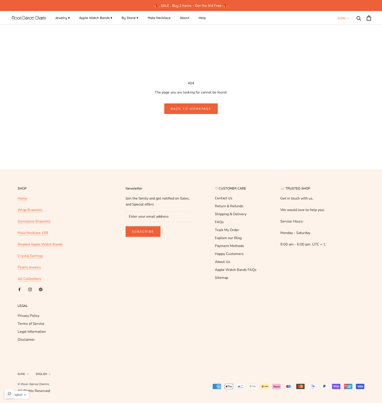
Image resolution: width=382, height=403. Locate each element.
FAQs (219, 222)
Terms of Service (31, 323)
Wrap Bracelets (30, 209)
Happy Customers (229, 253)
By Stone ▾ (130, 18)
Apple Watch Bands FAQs (235, 269)
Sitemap (221, 277)
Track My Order (227, 230)
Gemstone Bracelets (34, 221)
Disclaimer (26, 339)
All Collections (29, 278)
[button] (16, 395)
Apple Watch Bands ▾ (95, 18)
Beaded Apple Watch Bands (40, 244)
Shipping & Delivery (230, 214)
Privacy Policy (28, 315)
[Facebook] (19, 289)
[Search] (359, 18)
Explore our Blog (228, 238)
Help (202, 18)
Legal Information (32, 331)
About (184, 18)
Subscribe (143, 232)
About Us (222, 261)
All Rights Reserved (34, 390)
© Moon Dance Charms (33, 384)
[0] (369, 18)
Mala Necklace (159, 18)
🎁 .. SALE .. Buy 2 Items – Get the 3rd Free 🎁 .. (191, 5)
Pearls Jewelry (29, 267)
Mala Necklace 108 (33, 232)
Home (22, 198)
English (41, 374)
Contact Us (223, 198)
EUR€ (342, 18)
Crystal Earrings (30, 255)
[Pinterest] (40, 289)
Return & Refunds (229, 206)
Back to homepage (191, 109)
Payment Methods (229, 245)
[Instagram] (30, 289)
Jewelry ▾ (62, 18)
